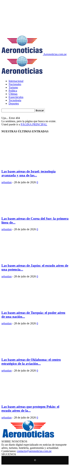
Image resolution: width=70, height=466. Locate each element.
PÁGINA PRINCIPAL (34, 124)
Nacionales (15, 84)
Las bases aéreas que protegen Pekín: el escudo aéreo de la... (30, 408)
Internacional (16, 81)
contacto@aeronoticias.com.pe (34, 451)
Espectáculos (16, 97)
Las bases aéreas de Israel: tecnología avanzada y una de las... (28, 173)
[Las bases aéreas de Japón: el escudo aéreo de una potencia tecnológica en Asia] (30, 258)
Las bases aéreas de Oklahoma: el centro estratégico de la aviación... (31, 361)
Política (13, 90)
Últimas (13, 93)
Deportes (14, 103)
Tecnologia (15, 100)
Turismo (13, 87)
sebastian (6, 182)
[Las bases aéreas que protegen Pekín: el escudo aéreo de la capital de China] (30, 399)
